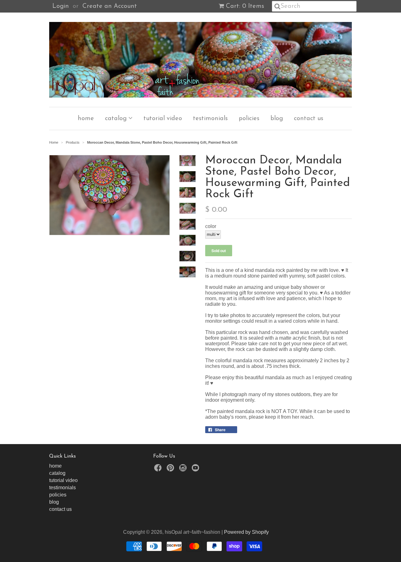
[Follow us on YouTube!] (196, 469)
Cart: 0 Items (245, 6)
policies (249, 118)
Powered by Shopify (246, 532)
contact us (308, 118)
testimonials (210, 118)
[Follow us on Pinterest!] (171, 469)
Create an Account (109, 6)
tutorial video (162, 118)
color (210, 226)
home (86, 118)
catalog (116, 118)
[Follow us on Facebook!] (159, 469)
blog (276, 118)
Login (60, 6)
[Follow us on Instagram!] (184, 469)
